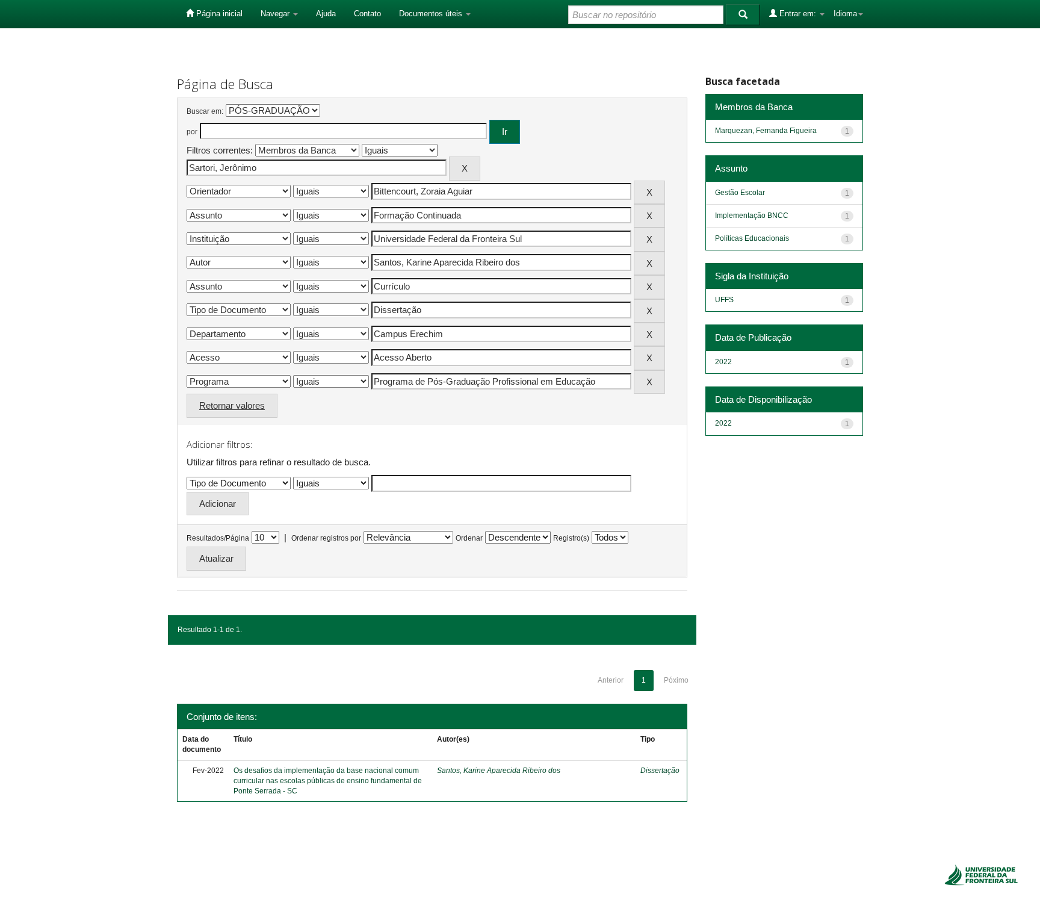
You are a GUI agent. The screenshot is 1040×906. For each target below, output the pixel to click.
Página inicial (218, 13)
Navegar (276, 13)
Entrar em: (798, 13)
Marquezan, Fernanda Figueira (766, 130)
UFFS (724, 300)
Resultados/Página (218, 538)
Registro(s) (571, 538)
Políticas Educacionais (752, 238)
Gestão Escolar (740, 192)
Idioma (845, 13)
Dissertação (659, 770)
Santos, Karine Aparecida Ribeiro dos (498, 770)
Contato (367, 13)
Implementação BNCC (751, 215)
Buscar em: (205, 111)
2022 (723, 362)
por (192, 132)
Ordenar (469, 538)
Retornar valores (232, 405)
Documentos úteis (432, 13)
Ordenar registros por (326, 538)
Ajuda (326, 13)
